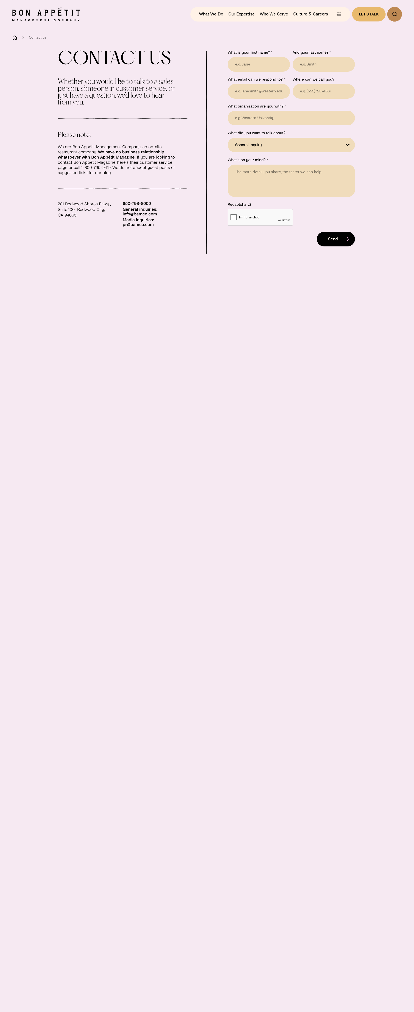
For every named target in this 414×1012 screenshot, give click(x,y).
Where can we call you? (313, 79)
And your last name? (312, 52)
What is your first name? (250, 52)
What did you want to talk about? (256, 133)
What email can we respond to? (256, 79)
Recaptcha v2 (239, 205)
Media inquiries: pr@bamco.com (138, 222)
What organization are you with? (256, 106)
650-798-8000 (137, 204)
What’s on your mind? (248, 160)
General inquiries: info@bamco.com (140, 211)
